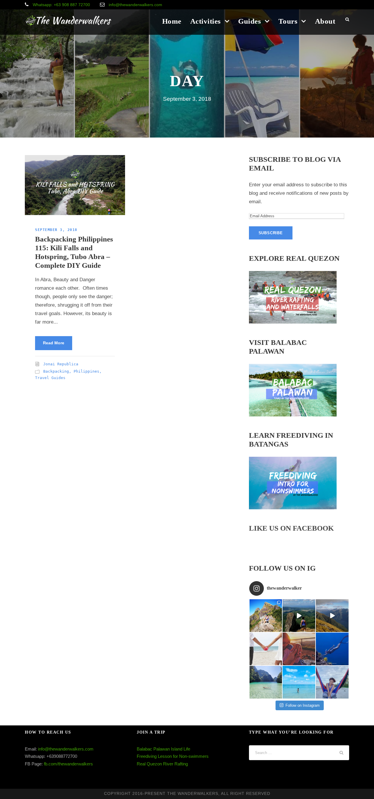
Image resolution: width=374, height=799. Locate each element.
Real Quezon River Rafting (162, 763)
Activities (205, 21)
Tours (288, 21)
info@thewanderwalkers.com (66, 748)
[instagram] (347, 4)
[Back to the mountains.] (299, 615)
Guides (249, 21)
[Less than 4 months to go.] (266, 649)
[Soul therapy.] (266, 682)
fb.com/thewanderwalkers (68, 763)
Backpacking (56, 371)
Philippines (86, 371)
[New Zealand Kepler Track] (332, 615)
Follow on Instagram (302, 705)
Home (171, 21)
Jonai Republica (60, 364)
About (325, 21)
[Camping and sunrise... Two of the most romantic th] (299, 649)
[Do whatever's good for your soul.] (299, 682)
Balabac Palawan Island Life (163, 748)
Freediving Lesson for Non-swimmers (173, 756)
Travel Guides (50, 378)
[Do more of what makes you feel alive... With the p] (266, 615)
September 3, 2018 (56, 230)
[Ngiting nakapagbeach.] (332, 682)
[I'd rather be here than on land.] (332, 649)
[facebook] (338, 4)
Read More (53, 343)
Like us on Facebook (291, 528)
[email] (329, 4)
